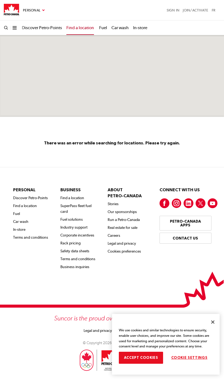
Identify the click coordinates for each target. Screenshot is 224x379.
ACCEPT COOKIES (141, 358)
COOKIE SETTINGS (189, 358)
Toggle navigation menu (34, 10)
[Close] (213, 322)
